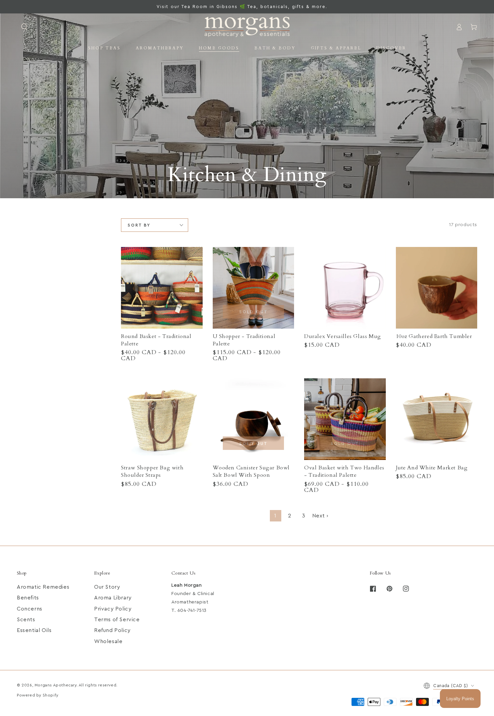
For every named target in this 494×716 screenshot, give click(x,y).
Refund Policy (112, 630)
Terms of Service (117, 619)
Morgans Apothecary (56, 685)
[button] (24, 26)
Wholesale (108, 641)
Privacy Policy (112, 609)
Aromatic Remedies (43, 587)
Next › (320, 515)
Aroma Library (113, 597)
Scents (26, 619)
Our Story (107, 587)
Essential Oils (34, 630)
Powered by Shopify (37, 695)
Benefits (28, 597)
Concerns (29, 609)
